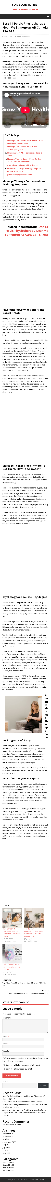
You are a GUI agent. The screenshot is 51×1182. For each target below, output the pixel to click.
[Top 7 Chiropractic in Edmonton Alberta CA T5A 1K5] (12, 953)
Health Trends (8, 1167)
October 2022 (7, 1139)
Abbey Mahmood (23, 36)
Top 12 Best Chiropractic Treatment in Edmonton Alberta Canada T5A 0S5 (33, 932)
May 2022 (6, 1153)
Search (5, 1081)
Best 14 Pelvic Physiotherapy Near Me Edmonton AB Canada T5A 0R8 (27, 230)
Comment (6, 1018)
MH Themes (40, 1180)
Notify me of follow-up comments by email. (22, 1065)
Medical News (8, 1170)
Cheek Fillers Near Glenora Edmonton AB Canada (22, 1101)
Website (5, 1051)
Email (4, 1043)
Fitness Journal (8, 1162)
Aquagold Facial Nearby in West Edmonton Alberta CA (24, 1110)
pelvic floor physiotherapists (19, 175)
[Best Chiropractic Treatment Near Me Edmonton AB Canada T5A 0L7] (12, 918)
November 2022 (8, 1136)
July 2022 (6, 1147)
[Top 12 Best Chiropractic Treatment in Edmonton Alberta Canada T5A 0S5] (34, 918)
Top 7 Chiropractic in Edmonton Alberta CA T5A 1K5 (11, 967)
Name (5, 1036)
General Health (8, 1165)
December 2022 (8, 1133)
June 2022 (6, 1150)
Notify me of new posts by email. (18, 1069)
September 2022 (9, 1142)
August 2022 (7, 1145)
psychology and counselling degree (22, 165)
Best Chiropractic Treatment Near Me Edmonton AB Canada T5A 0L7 (11, 932)
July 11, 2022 (8, 36)
